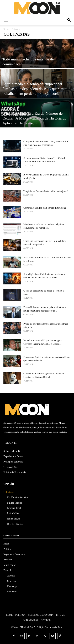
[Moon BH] (37, 8)
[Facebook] (14, 636)
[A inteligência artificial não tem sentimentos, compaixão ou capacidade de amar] (12, 278)
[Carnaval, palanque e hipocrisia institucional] (12, 212)
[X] (45, 636)
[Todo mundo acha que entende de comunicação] (37, 62)
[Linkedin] (29, 636)
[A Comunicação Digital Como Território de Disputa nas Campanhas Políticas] (12, 162)
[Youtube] (53, 636)
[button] (5, 20)
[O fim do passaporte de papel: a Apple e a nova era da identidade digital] (12, 295)
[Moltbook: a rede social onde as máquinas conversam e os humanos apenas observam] (12, 229)
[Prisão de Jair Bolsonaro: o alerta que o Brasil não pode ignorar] (12, 328)
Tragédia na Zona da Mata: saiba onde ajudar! (45, 191)
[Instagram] (22, 636)
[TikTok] (37, 636)
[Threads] (60, 636)
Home (5, 29)
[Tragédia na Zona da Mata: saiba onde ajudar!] (12, 196)
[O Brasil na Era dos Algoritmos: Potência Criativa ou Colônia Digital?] (12, 378)
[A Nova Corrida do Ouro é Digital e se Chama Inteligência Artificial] (12, 179)
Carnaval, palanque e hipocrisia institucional (44, 208)
